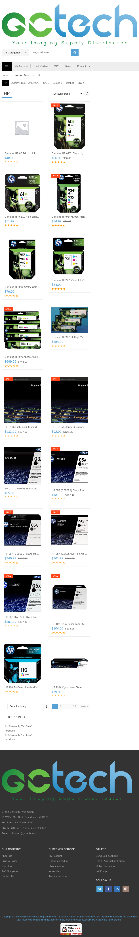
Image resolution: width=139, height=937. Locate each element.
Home (5, 75)
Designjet (57, 83)
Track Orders (40, 66)
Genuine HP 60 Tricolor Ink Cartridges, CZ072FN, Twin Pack (39, 153)
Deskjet (70, 83)
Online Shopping (105, 866)
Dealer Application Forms (110, 860)
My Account (21, 66)
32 (74, 706)
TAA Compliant (10, 871)
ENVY (81, 83)
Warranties (55, 871)
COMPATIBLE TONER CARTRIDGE (30, 83)
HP (5, 83)
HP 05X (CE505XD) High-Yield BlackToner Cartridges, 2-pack (87, 553)
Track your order (58, 876)
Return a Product (58, 860)
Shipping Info (56, 866)
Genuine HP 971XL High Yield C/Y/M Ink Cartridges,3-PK (84, 337)
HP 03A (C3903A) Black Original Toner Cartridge (32, 488)
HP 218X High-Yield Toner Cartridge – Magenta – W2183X (38, 426)
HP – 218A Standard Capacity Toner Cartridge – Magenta (84, 426)
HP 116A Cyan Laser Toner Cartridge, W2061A (78, 687)
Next (84, 706)
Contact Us (83, 66)
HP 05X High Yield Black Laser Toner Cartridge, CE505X (37, 617)
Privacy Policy (9, 860)
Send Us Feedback (107, 855)
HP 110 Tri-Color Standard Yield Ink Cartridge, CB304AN (37, 687)
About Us (7, 855)
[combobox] (15, 52)
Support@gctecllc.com (24, 833)
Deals (68, 66)
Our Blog (7, 866)
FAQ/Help (101, 871)
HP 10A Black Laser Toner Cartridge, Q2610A (78, 623)
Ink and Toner (22, 75)
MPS (56, 66)
